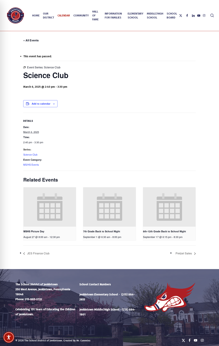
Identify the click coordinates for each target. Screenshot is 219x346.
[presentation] (49, 207)
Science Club (30, 154)
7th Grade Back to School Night (101, 231)
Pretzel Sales (184, 253)
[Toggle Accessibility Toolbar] (8, 337)
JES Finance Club (38, 253)
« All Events (31, 40)
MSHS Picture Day (33, 231)
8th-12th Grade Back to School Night (164, 231)
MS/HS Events (31, 164)
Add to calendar (41, 103)
